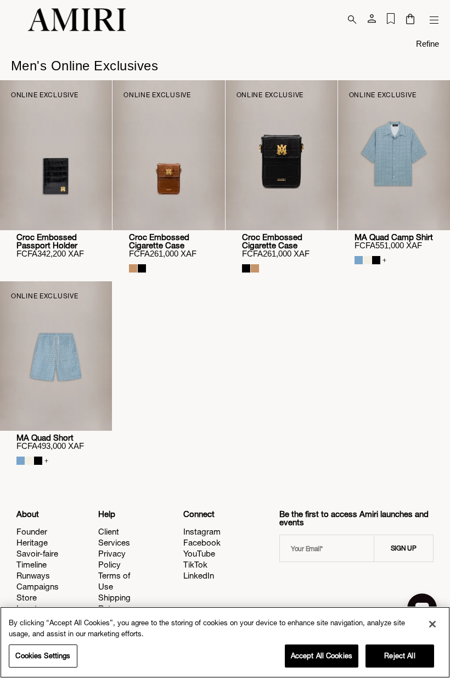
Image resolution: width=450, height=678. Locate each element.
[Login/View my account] (372, 21)
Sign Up (404, 548)
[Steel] (359, 260)
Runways (33, 575)
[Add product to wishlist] (96, 96)
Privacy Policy (112, 559)
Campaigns (37, 586)
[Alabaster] (367, 260)
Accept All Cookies (321, 656)
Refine (427, 44)
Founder (31, 531)
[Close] (432, 624)
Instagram (202, 531)
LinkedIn (198, 575)
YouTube (199, 553)
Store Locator (30, 603)
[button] (410, 20)
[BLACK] (142, 268)
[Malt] (133, 268)
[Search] (352, 20)
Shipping (114, 597)
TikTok (195, 564)
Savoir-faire (37, 553)
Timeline (31, 564)
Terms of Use (114, 581)
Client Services (114, 537)
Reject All (399, 656)
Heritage (32, 542)
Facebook (202, 542)
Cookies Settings (42, 656)
